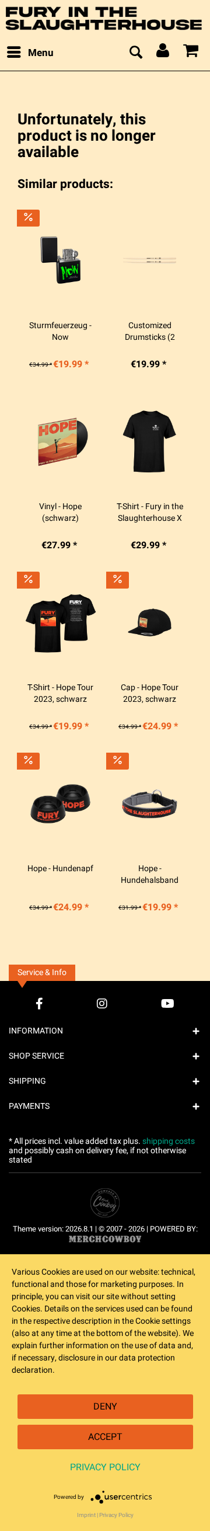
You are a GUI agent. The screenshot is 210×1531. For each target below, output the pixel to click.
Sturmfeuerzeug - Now (60, 331)
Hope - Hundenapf (60, 869)
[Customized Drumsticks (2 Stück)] (150, 260)
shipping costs (168, 1141)
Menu (41, 53)
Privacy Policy (105, 1467)
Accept (105, 1437)
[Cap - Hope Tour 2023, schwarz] (150, 622)
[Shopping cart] (191, 53)
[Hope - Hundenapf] (60, 803)
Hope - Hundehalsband (149, 874)
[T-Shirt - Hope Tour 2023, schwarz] (60, 622)
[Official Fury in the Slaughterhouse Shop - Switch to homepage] (105, 18)
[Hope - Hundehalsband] (150, 803)
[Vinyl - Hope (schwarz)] (60, 441)
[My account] (163, 53)
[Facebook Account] (39, 1003)
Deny (105, 1407)
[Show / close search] (135, 53)
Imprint (86, 1515)
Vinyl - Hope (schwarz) (60, 512)
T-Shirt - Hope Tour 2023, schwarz (60, 693)
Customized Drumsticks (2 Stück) (150, 331)
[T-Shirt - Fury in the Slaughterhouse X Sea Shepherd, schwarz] (150, 441)
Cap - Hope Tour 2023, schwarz (149, 693)
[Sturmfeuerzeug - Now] (60, 260)
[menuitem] (30, 53)
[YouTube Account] (167, 1003)
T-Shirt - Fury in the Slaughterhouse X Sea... (150, 512)
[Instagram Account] (102, 1003)
